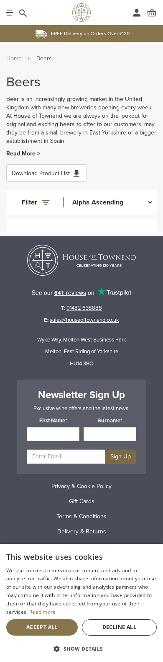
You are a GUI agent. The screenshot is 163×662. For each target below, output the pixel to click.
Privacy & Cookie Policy (81, 486)
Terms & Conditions (81, 516)
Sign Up (120, 456)
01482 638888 (84, 308)
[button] (81, 648)
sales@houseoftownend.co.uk (84, 320)
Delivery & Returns (81, 531)
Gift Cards (81, 501)
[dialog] (81, 603)
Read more (42, 611)
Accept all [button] (42, 627)
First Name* (53, 420)
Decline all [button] (119, 627)
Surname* (110, 420)
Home (14, 58)
